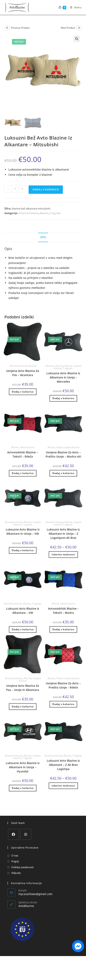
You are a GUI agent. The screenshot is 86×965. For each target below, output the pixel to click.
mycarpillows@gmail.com (35, 894)
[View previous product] (7, 28)
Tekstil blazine (27, 447)
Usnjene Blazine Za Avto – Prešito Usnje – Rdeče (63, 685)
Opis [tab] (43, 237)
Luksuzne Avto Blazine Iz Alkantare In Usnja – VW (23, 531)
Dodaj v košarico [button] (23, 391)
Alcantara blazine (29, 213)
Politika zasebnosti (22, 867)
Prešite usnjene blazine (67, 447)
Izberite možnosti (63, 554)
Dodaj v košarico (46, 189)
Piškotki (16, 873)
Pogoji (15, 861)
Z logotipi (55, 213)
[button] (76, 39)
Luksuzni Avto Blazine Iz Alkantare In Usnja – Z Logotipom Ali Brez (63, 534)
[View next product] (79, 28)
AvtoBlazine (26, 906)
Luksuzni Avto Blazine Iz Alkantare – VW (22, 611)
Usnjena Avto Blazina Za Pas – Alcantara (22, 373)
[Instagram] (25, 834)
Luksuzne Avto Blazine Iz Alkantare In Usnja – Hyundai (23, 767)
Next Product (68, 27)
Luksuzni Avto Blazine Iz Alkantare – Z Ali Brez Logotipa (63, 765)
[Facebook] (13, 834)
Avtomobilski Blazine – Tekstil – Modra (63, 611)
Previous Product (20, 27)
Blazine (44, 213)
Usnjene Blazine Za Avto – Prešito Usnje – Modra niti (63, 454)
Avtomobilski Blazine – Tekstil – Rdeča (22, 454)
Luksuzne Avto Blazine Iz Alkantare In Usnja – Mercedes (63, 377)
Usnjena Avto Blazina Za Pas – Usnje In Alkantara (22, 688)
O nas (14, 855)
